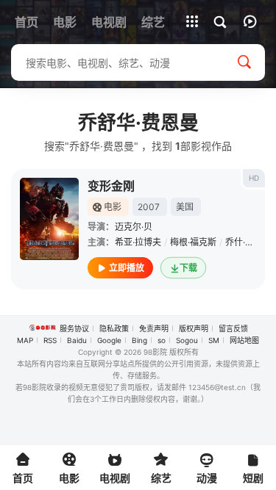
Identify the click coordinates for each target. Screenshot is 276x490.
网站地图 (244, 340)
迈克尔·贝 (133, 226)
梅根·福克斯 (193, 242)
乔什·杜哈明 (248, 242)
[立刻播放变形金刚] (49, 219)
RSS (50, 340)
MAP (25, 340)
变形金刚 (111, 186)
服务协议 (74, 328)
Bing (139, 340)
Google (109, 340)
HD (254, 177)
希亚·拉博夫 (138, 242)
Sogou (187, 340)
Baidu (77, 340)
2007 (149, 206)
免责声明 (154, 328)
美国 (185, 206)
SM (213, 340)
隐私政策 (114, 328)
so (162, 340)
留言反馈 (233, 328)
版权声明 (193, 328)
